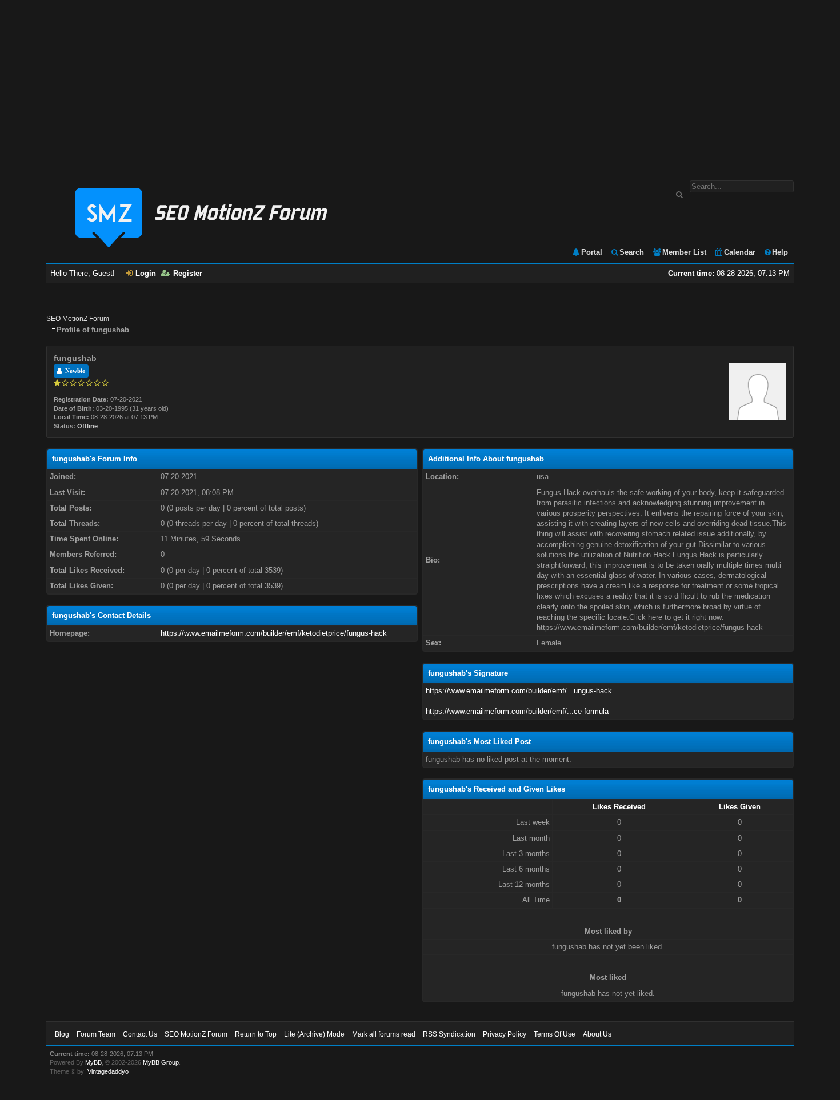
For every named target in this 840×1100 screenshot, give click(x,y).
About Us (597, 1034)
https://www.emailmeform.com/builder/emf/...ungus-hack (519, 691)
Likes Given (740, 806)
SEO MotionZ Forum (77, 319)
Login (145, 273)
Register (187, 273)
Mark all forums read (383, 1034)
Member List (684, 252)
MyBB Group (161, 1062)
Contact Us (140, 1034)
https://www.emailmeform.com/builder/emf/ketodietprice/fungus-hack (274, 633)
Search (631, 252)
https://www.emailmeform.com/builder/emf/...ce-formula (517, 711)
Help (780, 252)
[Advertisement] (420, 84)
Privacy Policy (504, 1034)
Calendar (739, 252)
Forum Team (96, 1034)
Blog (62, 1034)
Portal (591, 252)
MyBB (93, 1062)
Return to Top (256, 1034)
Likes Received (619, 806)
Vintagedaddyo (108, 1071)
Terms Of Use (554, 1034)
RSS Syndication (449, 1034)
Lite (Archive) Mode (314, 1034)
